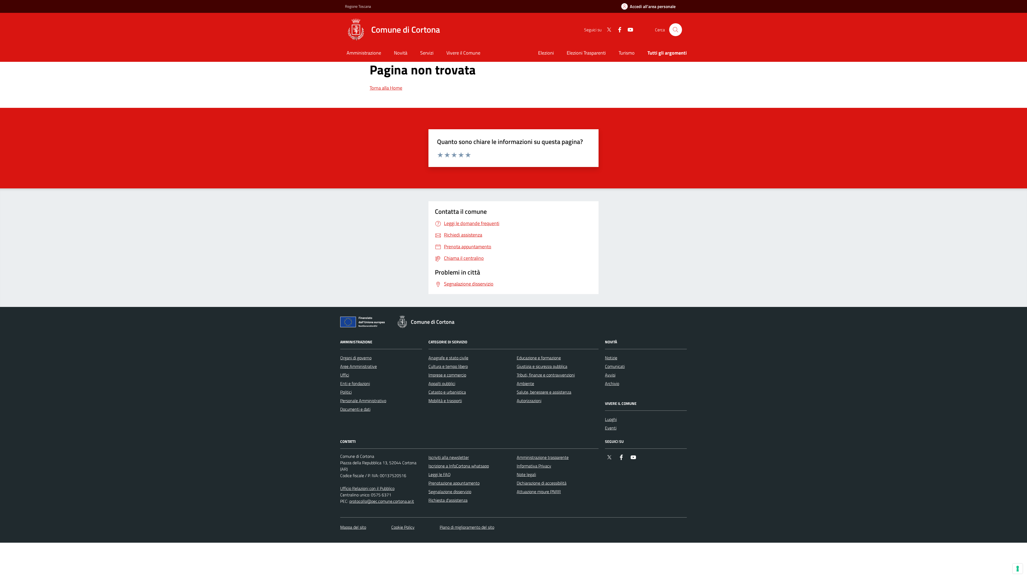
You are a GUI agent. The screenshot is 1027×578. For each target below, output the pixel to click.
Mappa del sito (353, 527)
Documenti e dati (355, 409)
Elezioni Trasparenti (586, 52)
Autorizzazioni (529, 400)
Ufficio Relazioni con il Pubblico (367, 488)
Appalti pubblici (441, 383)
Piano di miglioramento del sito (467, 527)
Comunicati (615, 366)
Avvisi (610, 375)
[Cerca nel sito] (675, 29)
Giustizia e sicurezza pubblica (542, 366)
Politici (346, 392)
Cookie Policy (403, 527)
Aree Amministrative (358, 366)
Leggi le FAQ (439, 474)
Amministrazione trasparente (543, 457)
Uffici (344, 375)
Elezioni (546, 52)
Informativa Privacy (534, 466)
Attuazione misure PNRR (539, 491)
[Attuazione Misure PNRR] (364, 322)
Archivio (612, 383)
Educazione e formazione (539, 358)
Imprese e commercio (447, 375)
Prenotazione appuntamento (454, 483)
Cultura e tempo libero (448, 366)
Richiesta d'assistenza (447, 500)
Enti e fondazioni (355, 383)
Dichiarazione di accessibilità (541, 483)
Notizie (611, 358)
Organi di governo (355, 358)
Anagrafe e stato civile (448, 358)
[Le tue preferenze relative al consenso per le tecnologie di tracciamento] (1018, 569)
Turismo (627, 52)
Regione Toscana (358, 6)
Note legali (526, 474)
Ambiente (525, 383)
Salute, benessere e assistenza (544, 392)
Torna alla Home (386, 88)
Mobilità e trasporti (445, 400)
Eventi (610, 428)
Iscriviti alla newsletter (448, 457)
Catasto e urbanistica (447, 392)
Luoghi (611, 419)
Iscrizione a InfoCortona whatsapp (458, 466)
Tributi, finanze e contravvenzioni (546, 375)
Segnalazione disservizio (449, 491)
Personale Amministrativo (363, 400)
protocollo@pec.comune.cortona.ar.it (381, 501)
